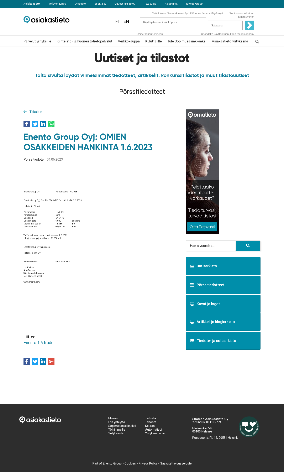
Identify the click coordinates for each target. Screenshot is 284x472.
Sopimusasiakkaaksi (122, 426)
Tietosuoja (149, 3)
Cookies (130, 463)
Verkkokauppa (57, 3)
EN (126, 21)
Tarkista (150, 418)
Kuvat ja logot (208, 304)
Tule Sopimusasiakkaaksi (186, 41)
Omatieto (80, 3)
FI (117, 21)
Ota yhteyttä (116, 422)
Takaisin (35, 112)
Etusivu (113, 418)
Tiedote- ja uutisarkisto (216, 340)
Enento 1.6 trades (39, 342)
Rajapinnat (171, 3)
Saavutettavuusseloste (176, 463)
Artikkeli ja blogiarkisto (216, 322)
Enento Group (194, 3)
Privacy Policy (148, 463)
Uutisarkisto (207, 266)
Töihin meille (116, 429)
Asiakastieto (31, 3)
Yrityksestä (115, 433)
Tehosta (150, 422)
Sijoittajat (100, 3)
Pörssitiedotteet (211, 285)
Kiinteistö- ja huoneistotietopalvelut (84, 41)
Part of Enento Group (107, 463)
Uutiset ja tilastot (125, 3)
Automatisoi (153, 429)
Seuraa (150, 426)
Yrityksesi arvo (155, 433)
